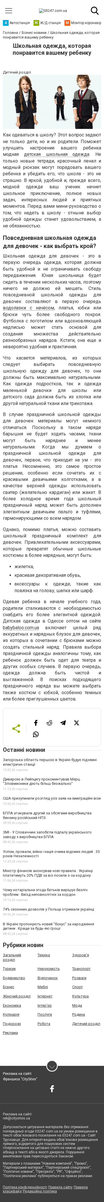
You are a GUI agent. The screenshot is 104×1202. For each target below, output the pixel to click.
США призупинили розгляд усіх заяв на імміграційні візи (52, 798)
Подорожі (12, 1024)
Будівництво (14, 978)
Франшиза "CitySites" (20, 1079)
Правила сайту (60, 1187)
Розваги (79, 978)
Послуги (45, 1014)
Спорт (77, 987)
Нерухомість (49, 968)
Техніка (44, 955)
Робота (44, 1024)
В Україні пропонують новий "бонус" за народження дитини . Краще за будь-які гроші (48, 926)
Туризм (9, 968)
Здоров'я (80, 955)
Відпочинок (48, 978)
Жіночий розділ (17, 996)
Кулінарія (11, 1014)
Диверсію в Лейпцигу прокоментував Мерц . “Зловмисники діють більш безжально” (42, 781)
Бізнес (8, 987)
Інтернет (45, 996)
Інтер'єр (45, 1005)
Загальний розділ (12, 957)
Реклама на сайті (17, 1074)
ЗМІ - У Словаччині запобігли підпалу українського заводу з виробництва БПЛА (47, 834)
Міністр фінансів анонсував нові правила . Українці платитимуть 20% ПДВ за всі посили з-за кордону (48, 873)
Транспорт (81, 968)
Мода (77, 1005)
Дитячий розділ (86, 1024)
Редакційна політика (40, 1191)
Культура (80, 996)
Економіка (12, 1005)
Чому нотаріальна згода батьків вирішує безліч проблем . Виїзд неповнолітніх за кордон (45, 892)
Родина (78, 1014)
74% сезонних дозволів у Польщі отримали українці (48, 909)
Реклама (10, 1032)
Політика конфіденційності (25, 1187)
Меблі (43, 987)
